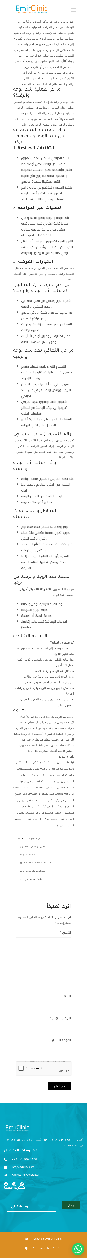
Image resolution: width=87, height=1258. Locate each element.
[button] (78, 1249)
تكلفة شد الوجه (28, 855)
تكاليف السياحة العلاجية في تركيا (34, 800)
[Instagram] (14, 1184)
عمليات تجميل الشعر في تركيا (57, 788)
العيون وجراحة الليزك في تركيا (57, 806)
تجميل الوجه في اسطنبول (33, 847)
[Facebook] (6, 1184)
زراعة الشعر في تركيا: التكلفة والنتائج (53, 762)
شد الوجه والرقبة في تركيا (32, 871)
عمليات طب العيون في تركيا (47, 794)
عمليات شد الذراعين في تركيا (34, 781)
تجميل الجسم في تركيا (48, 813)
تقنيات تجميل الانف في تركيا (41, 819)
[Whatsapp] (22, 1184)
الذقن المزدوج (36, 839)
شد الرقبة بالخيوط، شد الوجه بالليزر (37, 863)
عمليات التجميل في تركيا (32, 879)
